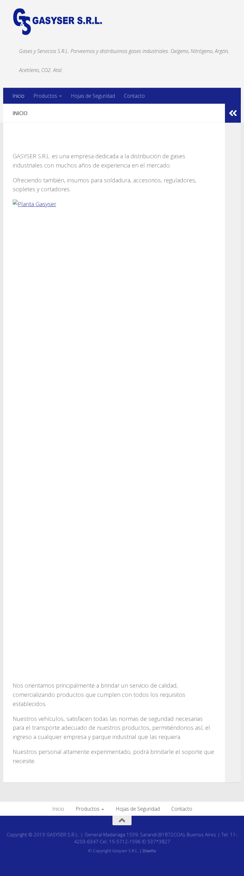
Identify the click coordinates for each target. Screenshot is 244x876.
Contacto (134, 95)
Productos (45, 95)
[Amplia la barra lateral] (233, 113)
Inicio (18, 95)
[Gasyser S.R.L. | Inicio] (58, 21)
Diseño (149, 850)
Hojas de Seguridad (93, 95)
